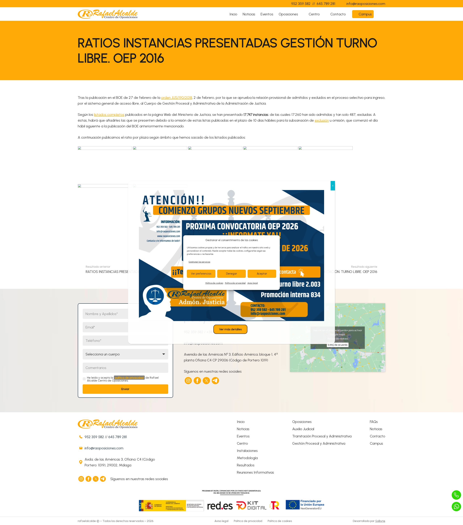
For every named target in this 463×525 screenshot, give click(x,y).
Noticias (243, 429)
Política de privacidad (235, 283)
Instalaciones (247, 450)
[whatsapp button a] (456, 506)
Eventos (243, 436)
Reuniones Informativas (255, 472)
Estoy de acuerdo (337, 344)
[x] (206, 380)
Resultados (245, 465)
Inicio (241, 421)
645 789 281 (117, 437)
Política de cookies (214, 283)
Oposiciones (302, 421)
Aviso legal (252, 283)
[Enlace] (281, 3)
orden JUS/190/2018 (176, 97)
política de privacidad (129, 377)
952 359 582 (94, 437)
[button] (301, 14)
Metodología (247, 458)
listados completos (109, 114)
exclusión (322, 120)
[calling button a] (456, 495)
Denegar (231, 273)
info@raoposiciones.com (104, 448)
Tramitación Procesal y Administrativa (322, 436)
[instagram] (188, 380)
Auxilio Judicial (303, 429)
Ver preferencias (201, 273)
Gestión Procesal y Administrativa (318, 443)
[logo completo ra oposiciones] (107, 14)
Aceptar (262, 273)
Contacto (377, 436)
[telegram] (215, 380)
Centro (242, 443)
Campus (376, 443)
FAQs (374, 421)
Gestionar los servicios (199, 262)
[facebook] (197, 380)
